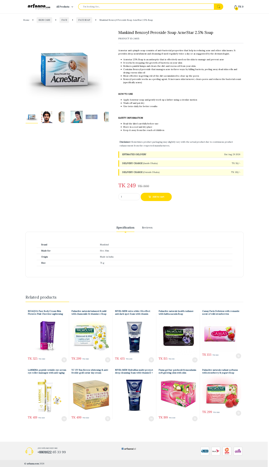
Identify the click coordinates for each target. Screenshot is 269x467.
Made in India (106, 256)
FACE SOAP (84, 20)
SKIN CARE (44, 20)
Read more (195, 360)
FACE (64, 20)
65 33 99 (52, 452)
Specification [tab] (125, 227)
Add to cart (158, 196)
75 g (102, 262)
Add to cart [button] (64, 360)
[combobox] (146, 6)
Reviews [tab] (147, 227)
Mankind (104, 244)
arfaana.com (33, 463)
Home (26, 20)
